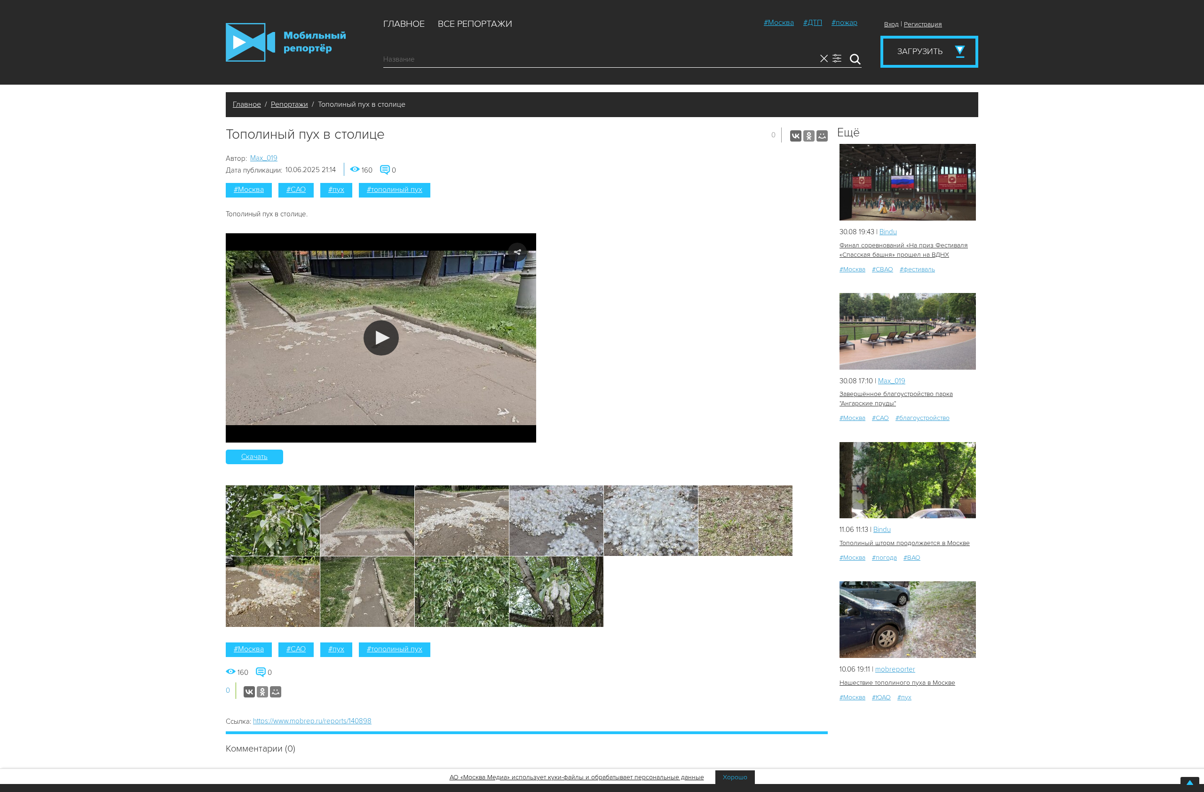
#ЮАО (881, 697)
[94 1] (908, 619)
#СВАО (882, 269)
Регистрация (923, 24)
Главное (404, 24)
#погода (884, 558)
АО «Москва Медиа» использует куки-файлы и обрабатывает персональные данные (577, 777)
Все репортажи (475, 24)
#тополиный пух (394, 189)
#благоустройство (922, 418)
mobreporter (895, 669)
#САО (296, 189)
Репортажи (289, 104)
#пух (336, 189)
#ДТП (812, 22)
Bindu (888, 232)
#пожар (844, 22)
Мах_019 (263, 158)
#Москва (779, 22)
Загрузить (920, 51)
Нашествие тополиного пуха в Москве (897, 683)
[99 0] (908, 480)
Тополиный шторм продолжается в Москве (905, 543)
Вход (891, 24)
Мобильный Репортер (286, 42)
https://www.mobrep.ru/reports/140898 (312, 721)
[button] (381, 338)
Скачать (254, 456)
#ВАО (911, 558)
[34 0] (908, 331)
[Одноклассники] (809, 136)
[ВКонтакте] (795, 136)
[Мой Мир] (822, 136)
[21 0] (908, 182)
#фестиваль (917, 269)
